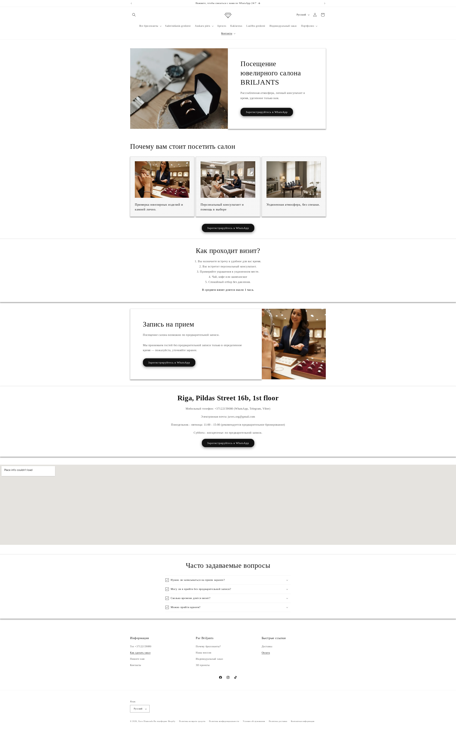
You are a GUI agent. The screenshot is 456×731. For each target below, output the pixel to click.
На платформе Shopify (164, 721)
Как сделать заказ (140, 652)
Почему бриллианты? (208, 646)
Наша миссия (203, 652)
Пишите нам (137, 659)
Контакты (135, 665)
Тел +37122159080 (140, 646)
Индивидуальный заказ (209, 659)
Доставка (267, 646)
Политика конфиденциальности (224, 721)
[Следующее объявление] (325, 3)
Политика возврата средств (192, 721)
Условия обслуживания (254, 721)
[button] (134, 15)
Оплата (266, 652)
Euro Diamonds (145, 721)
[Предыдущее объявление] (131, 3)
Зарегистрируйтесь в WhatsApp (267, 112)
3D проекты (202, 665)
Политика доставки (278, 721)
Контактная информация (302, 721)
